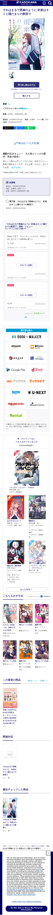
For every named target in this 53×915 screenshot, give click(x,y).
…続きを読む (15, 167)
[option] (11, 761)
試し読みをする (28, 85)
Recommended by (33, 596)
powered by (29, 313)
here (37, 869)
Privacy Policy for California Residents (26, 902)
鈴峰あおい (24, 108)
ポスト (9, 128)
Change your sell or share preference (21, 894)
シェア (20, 128)
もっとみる (25, 589)
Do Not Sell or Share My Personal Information (24, 889)
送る (31, 128)
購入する (27, 96)
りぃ (9, 104)
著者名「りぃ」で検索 (36, 681)
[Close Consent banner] (48, 853)
